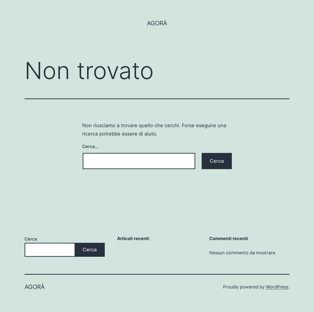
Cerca (31, 239)
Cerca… (90, 146)
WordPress (277, 286)
